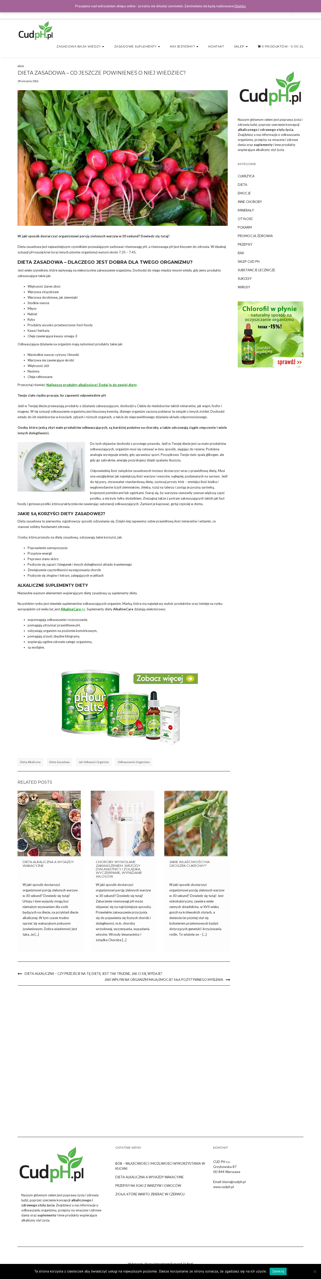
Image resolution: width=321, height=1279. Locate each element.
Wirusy (244, 287)
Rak (241, 253)
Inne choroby (250, 202)
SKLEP (239, 46)
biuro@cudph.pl (234, 1182)
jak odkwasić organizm (93, 762)
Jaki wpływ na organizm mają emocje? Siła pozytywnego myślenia (163, 980)
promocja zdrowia (255, 236)
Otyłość (245, 219)
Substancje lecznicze (256, 270)
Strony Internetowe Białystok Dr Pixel (168, 1263)
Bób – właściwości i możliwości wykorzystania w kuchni (160, 1165)
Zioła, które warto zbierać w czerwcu (150, 1194)
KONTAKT (216, 46)
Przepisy (245, 244)
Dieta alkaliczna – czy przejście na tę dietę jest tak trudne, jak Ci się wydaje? (93, 974)
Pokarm (245, 227)
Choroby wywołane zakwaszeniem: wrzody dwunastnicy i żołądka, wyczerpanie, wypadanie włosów (119, 869)
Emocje (244, 193)
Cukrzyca (246, 176)
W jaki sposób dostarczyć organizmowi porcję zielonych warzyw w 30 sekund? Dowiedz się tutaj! (94, 236)
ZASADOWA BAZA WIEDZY (79, 46)
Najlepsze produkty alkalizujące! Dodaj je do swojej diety (91, 385)
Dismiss (240, 6)
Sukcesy (245, 279)
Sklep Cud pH (249, 261)
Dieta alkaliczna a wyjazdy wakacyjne (48, 863)
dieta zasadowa (59, 762)
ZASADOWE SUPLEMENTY (135, 46)
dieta (21, 66)
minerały (246, 210)
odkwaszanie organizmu (134, 762)
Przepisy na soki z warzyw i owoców (148, 1186)
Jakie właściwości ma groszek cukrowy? (189, 863)
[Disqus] (124, 1057)
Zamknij (278, 1271)
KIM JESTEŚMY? (183, 46)
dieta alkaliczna (30, 762)
